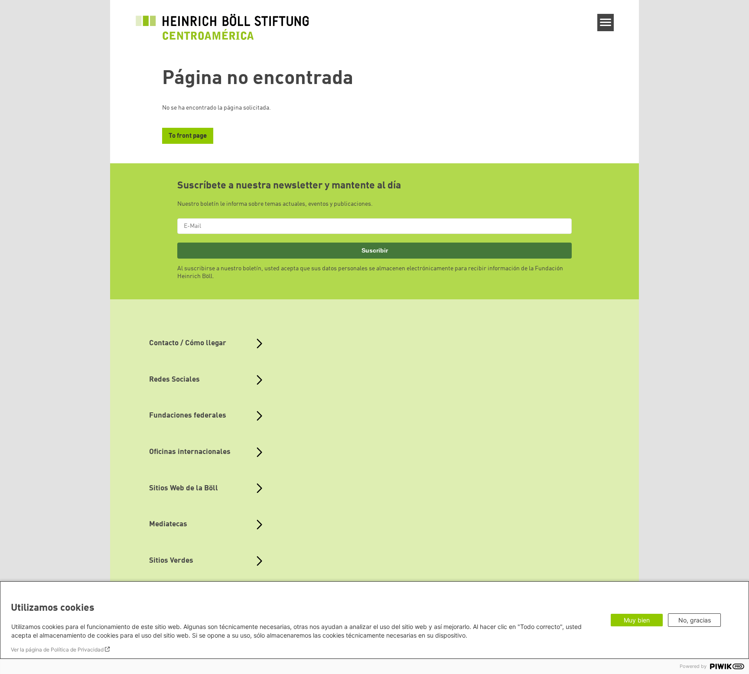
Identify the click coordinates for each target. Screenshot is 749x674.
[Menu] (605, 22)
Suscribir (374, 250)
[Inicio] (222, 27)
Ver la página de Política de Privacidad (57, 649)
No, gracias (694, 620)
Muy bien (637, 620)
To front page (188, 136)
